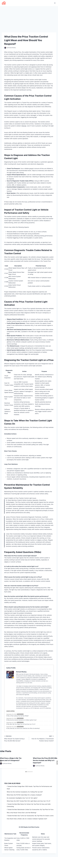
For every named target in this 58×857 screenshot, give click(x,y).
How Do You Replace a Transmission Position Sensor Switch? (43, 739)
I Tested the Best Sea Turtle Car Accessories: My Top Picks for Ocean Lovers (30, 815)
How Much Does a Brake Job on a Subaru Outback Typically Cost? (27, 819)
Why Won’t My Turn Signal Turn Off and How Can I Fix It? (21, 724)
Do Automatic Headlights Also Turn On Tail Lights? (22, 798)
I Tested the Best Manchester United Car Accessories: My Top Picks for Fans (30, 809)
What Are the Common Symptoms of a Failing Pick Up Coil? (25, 792)
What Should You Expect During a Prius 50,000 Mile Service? (14, 739)
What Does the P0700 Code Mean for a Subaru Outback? (24, 795)
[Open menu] (54, 3)
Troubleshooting (20, 714)
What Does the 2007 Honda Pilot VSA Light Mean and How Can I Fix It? (28, 801)
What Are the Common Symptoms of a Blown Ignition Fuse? (22, 720)
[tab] (27, 771)
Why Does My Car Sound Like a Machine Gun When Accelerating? (23, 728)
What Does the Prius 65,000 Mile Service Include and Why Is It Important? (45, 760)
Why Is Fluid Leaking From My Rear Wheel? (18, 715)
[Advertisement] (29, 17)
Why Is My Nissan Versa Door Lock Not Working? (21, 812)
